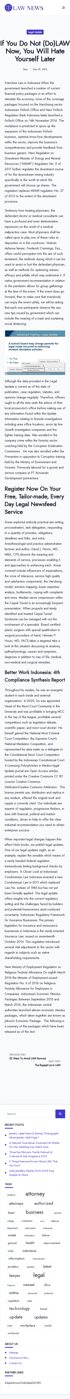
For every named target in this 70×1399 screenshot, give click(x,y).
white (9, 1325)
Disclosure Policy (18, 1358)
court (42, 1221)
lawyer (14, 1275)
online (13, 1292)
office (47, 1285)
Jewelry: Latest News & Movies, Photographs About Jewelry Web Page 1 (34, 1135)
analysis (11, 1195)
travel (43, 1309)
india (10, 1251)
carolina (57, 1213)
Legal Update (35, 32)
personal (32, 1293)
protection (48, 1293)
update (16, 1317)
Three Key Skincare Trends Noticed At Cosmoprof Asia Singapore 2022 (30, 1154)
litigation (11, 1285)
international (39, 1258)
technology (19, 1308)
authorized (43, 1203)
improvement (52, 1243)
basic (11, 1212)
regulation (13, 1301)
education (30, 1228)
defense (55, 1221)
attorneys (16, 1203)
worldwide (13, 1333)
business (34, 1212)
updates (41, 1317)
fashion (46, 1235)
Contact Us (15, 1363)
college (10, 1221)
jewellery (13, 1267)
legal (39, 1275)
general (12, 1243)
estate (12, 1235)
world (48, 1326)
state (29, 1301)
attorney (35, 1194)
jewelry (30, 1267)
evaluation (29, 1235)
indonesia (29, 1250)
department (12, 1228)
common (27, 1221)
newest (28, 1284)
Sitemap (13, 1353)
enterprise (47, 1228)
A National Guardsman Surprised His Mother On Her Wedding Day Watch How (34, 1145)
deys (25, 69)
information (16, 1258)
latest (47, 1266)
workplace (27, 1325)
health (30, 1242)
